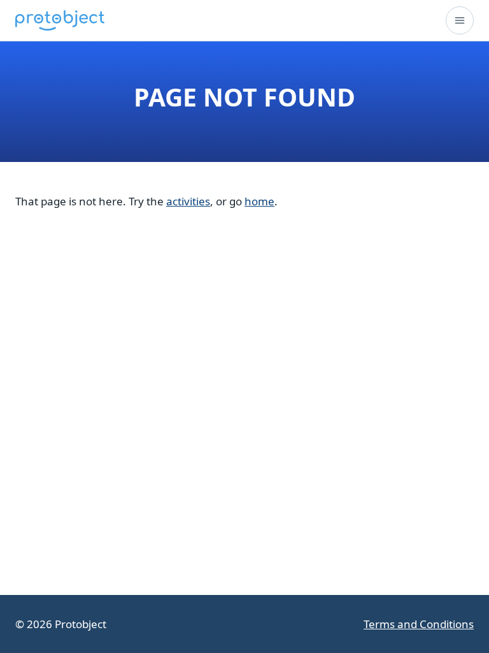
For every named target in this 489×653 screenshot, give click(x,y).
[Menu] (460, 20)
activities (188, 201)
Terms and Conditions (419, 624)
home (259, 201)
